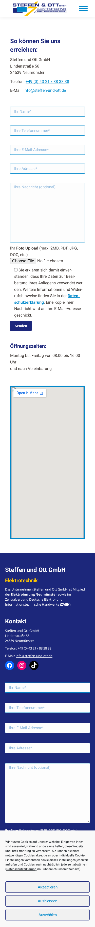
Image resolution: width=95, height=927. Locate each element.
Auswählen (48, 915)
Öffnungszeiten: (28, 346)
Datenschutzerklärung (21, 869)
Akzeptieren (48, 887)
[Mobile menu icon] (83, 8)
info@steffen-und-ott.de (45, 90)
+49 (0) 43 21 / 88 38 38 (47, 81)
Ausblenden (47, 901)
